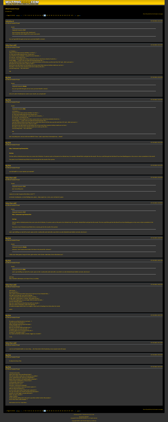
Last (78, 15)
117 (72, 15)
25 (62, 15)
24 (60, 15)
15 (40, 15)
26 (65, 15)
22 (56, 15)
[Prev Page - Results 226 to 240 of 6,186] (21, 15)
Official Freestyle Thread (12, 9)
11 (31, 15)
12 (33, 15)
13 (35, 15)
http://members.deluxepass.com (17, 278)
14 (38, 15)
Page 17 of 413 (11, 15)
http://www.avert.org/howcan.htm (18, 148)
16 (42, 15)
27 (67, 15)
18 (47, 15)
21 (53, 15)
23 (58, 15)
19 (49, 15)
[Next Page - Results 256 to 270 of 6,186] (75, 15)
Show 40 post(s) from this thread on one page (153, 14)
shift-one (94, 420)
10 (29, 15)
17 (44, 15)
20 (51, 15)
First (18, 15)
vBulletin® (86, 416)
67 (69, 15)
